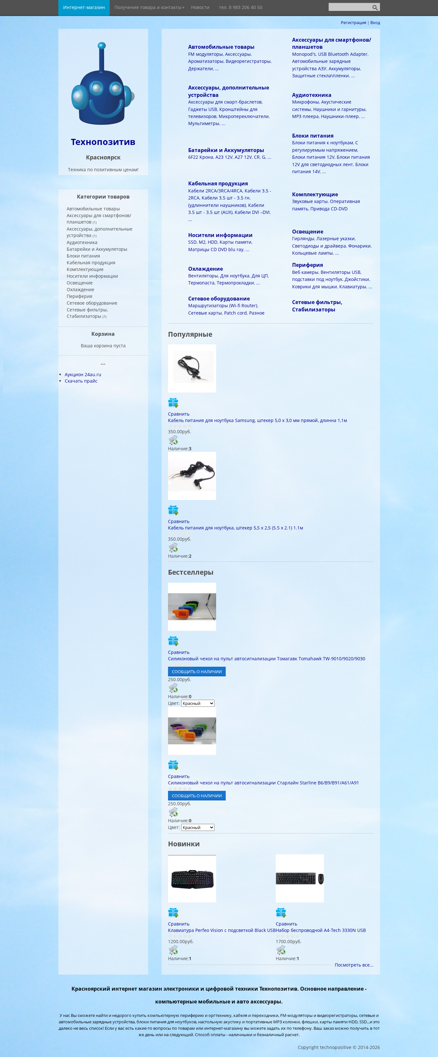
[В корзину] (173, 440)
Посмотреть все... (354, 965)
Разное (257, 313)
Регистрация (353, 22)
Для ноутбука (234, 276)
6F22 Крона (200, 157)
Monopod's (304, 54)
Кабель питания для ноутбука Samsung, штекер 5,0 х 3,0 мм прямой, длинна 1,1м (257, 420)
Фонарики (359, 246)
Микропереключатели (244, 116)
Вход (375, 22)
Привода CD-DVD (329, 209)
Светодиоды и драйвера (319, 246)
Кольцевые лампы (312, 253)
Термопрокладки (235, 283)
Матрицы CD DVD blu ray (215, 249)
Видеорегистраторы (248, 61)
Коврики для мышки (314, 286)
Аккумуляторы (344, 68)
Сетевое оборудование (219, 298)
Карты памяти (235, 242)
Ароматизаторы (205, 61)
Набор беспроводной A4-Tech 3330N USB (321, 930)
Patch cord (235, 313)
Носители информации (220, 235)
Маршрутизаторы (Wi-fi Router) (222, 305)
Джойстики (357, 279)
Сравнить (179, 414)
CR (257, 157)
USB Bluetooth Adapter (342, 54)
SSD (192, 242)
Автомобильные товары (221, 46)
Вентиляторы (203, 276)
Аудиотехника (312, 94)
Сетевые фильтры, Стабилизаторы (317, 306)
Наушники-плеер (340, 116)
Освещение (307, 231)
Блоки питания (312, 135)
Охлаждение (205, 268)
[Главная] (103, 126)
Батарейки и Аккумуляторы (226, 150)
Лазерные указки (335, 238)
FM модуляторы (205, 54)
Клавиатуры (352, 286)
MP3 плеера (305, 116)
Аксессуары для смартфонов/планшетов (99, 218)
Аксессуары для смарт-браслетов (225, 102)
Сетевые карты (205, 313)
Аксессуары (238, 54)
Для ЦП (260, 276)
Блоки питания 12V (313, 157)
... (217, 68)
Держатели (200, 68)
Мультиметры (203, 123)
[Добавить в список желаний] (173, 402)
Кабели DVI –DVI (252, 212)
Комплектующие (315, 194)
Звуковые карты (310, 201)
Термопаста (201, 283)
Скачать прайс (81, 381)
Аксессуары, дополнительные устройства (99, 232)
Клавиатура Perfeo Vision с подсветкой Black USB (222, 930)
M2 (202, 242)
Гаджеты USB (202, 109)
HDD (212, 242)
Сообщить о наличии (197, 671)
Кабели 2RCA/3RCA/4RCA (215, 191)
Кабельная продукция (218, 183)
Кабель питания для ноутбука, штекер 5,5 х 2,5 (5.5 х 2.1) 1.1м (235, 528)
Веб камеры (305, 272)
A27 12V (243, 157)
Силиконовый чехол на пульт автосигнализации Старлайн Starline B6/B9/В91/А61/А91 (263, 783)
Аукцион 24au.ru (83, 374)
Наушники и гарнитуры (339, 109)
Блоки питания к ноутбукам (322, 143)
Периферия (307, 264)
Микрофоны (305, 102)
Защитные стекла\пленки (320, 75)
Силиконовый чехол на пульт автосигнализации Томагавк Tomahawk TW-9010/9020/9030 (266, 658)
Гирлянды (303, 238)
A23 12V (223, 157)
